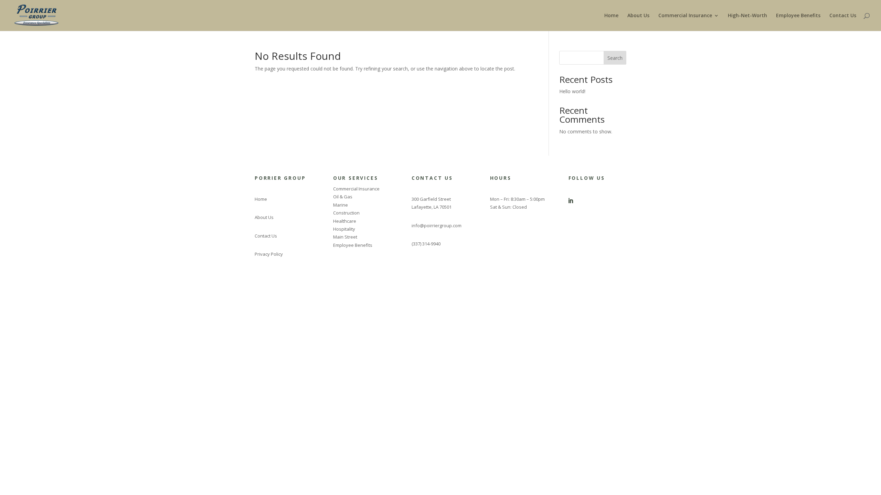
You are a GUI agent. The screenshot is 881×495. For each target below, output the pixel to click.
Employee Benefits (798, 16)
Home (611, 16)
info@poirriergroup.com (436, 225)
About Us (638, 16)
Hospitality (344, 229)
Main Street (345, 237)
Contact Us (842, 16)
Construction (346, 213)
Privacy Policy (269, 254)
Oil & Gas (342, 197)
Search (615, 58)
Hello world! (572, 91)
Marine (340, 205)
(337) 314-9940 (426, 244)
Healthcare (344, 221)
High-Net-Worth (747, 16)
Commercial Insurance (685, 16)
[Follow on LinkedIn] (570, 200)
